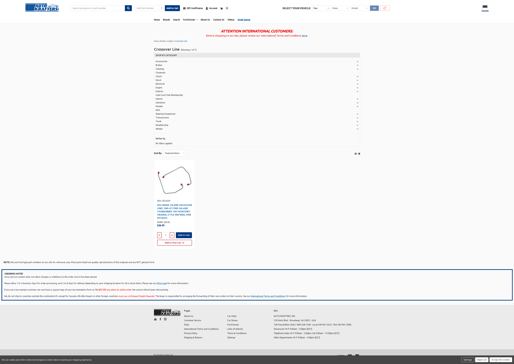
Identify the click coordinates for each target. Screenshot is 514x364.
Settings (468, 359)
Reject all (481, 359)
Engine (159, 87)
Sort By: (158, 153)
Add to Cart (172, 8)
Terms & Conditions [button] (237, 333)
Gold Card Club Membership (169, 95)
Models (159, 106)
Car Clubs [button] (232, 316)
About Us (205, 19)
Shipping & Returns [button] (193, 337)
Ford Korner (189, 19)
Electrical (160, 84)
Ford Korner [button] (233, 324)
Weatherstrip (162, 125)
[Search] (128, 8)
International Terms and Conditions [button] (201, 329)
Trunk (158, 121)
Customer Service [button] (192, 320)
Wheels (159, 129)
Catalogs (160, 69)
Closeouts (160, 72)
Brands (166, 19)
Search (176, 19)
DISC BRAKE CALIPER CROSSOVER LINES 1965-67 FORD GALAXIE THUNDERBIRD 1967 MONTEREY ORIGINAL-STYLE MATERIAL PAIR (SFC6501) (174, 211)
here (304, 35)
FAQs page (162, 283)
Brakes (159, 65)
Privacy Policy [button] (190, 333)
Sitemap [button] (231, 337)
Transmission (162, 117)
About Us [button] (188, 316)
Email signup (244, 19)
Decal (158, 80)
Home (157, 19)
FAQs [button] (186, 324)
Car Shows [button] (232, 320)
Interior (159, 99)
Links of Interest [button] (235, 329)
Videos (231, 19)
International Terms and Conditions (268, 296)
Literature (160, 102)
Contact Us (218, 19)
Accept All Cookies (501, 359)
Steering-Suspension (165, 114)
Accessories (161, 61)
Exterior (159, 91)
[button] (485, 8)
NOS (158, 110)
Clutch (159, 76)
